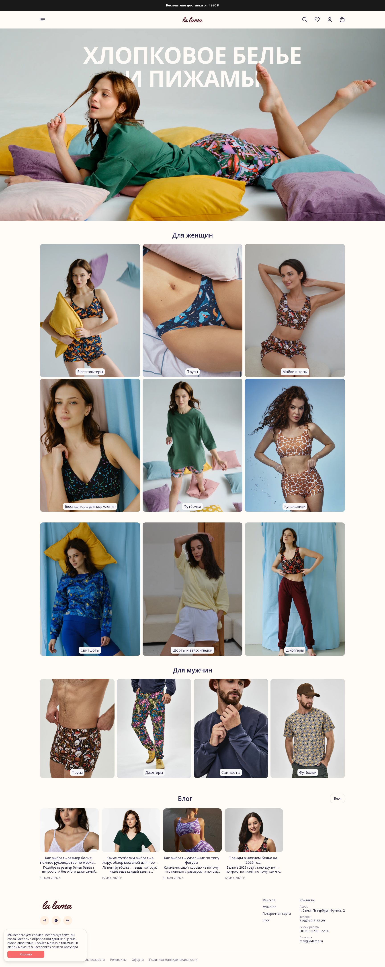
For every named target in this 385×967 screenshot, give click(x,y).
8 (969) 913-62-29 (312, 921)
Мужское (269, 907)
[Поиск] (304, 19)
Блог (266, 920)
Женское (268, 900)
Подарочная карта (276, 914)
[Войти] (329, 19)
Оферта (138, 960)
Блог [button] (337, 798)
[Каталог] (42, 19)
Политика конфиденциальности (173, 960)
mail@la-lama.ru (311, 941)
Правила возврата (91, 960)
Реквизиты (118, 960)
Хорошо (26, 954)
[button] (317, 19)
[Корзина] (342, 19)
